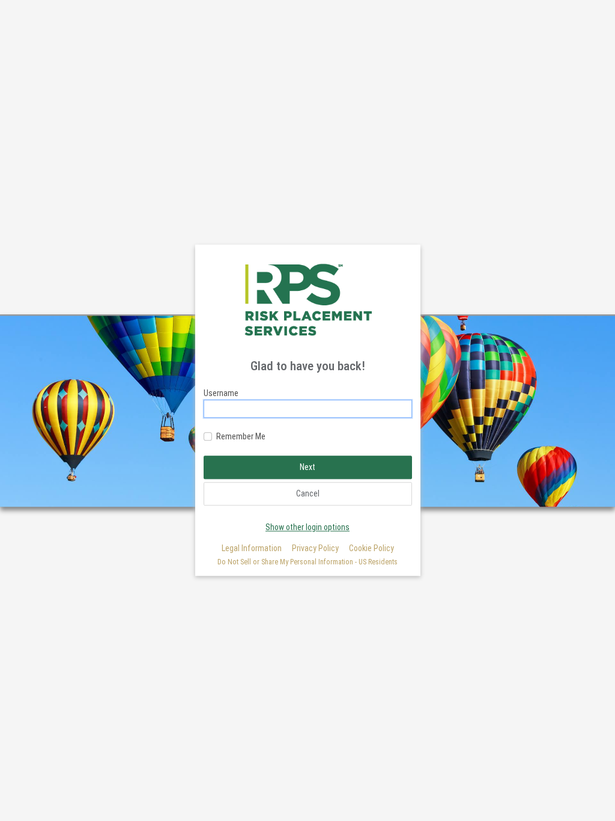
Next (307, 467)
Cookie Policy (371, 548)
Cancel (308, 493)
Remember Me (240, 436)
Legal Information (252, 548)
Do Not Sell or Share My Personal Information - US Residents (307, 562)
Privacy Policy (315, 548)
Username (221, 393)
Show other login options (307, 527)
